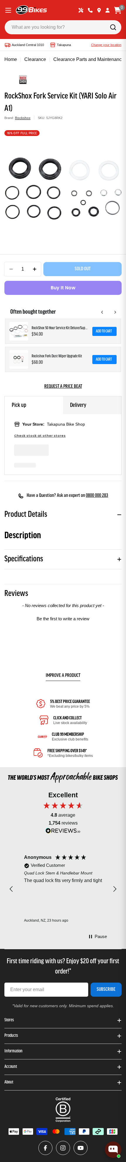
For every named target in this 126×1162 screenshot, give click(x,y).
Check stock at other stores (40, 435)
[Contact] (90, 10)
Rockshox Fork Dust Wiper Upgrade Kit (57, 356)
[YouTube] (81, 1148)
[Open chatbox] (113, 1149)
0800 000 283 (97, 495)
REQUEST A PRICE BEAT (63, 386)
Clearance (35, 59)
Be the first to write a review (63, 618)
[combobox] (63, 27)
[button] (63, 618)
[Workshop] (81, 10)
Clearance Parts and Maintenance (88, 59)
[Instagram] (63, 1148)
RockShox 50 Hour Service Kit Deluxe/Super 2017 (60, 328)
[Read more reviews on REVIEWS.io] (63, 832)
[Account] (107, 10)
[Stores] (99, 10)
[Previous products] (102, 312)
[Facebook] (45, 1148)
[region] (63, 889)
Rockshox (22, 118)
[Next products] (115, 312)
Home (10, 59)
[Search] (113, 27)
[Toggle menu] (8, 10)
